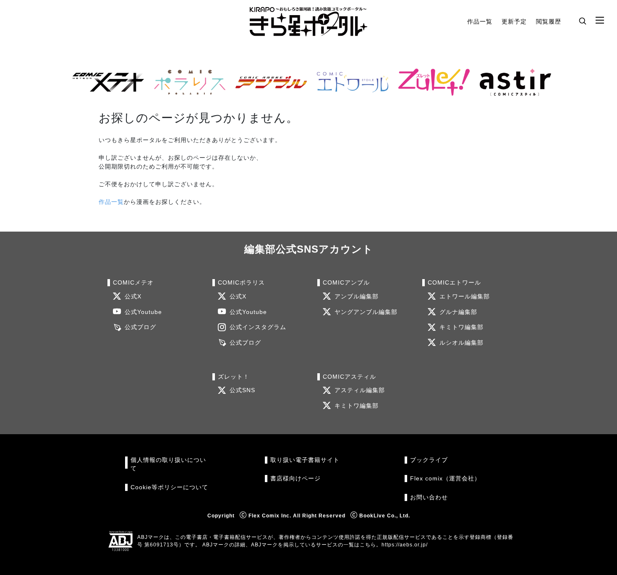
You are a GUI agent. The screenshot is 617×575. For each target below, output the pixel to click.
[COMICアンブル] (267, 82)
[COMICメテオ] (105, 82)
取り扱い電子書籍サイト (305, 460)
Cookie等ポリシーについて (169, 487)
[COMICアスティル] (512, 82)
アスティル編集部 (360, 390)
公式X (133, 296)
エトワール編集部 (464, 296)
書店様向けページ (295, 478)
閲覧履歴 (548, 21)
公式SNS (242, 390)
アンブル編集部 (357, 296)
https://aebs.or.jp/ (405, 545)
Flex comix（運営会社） (445, 478)
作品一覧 (479, 21)
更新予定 (514, 21)
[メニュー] (600, 20)
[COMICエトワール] (349, 82)
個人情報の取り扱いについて (168, 464)
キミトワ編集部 (461, 327)
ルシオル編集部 (461, 343)
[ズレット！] (430, 82)
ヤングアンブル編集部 (366, 312)
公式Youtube (143, 312)
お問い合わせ (429, 497)
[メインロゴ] (308, 22)
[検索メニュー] (582, 20)
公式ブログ (140, 327)
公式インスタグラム (258, 327)
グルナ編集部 (458, 312)
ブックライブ (429, 460)
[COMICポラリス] (186, 82)
